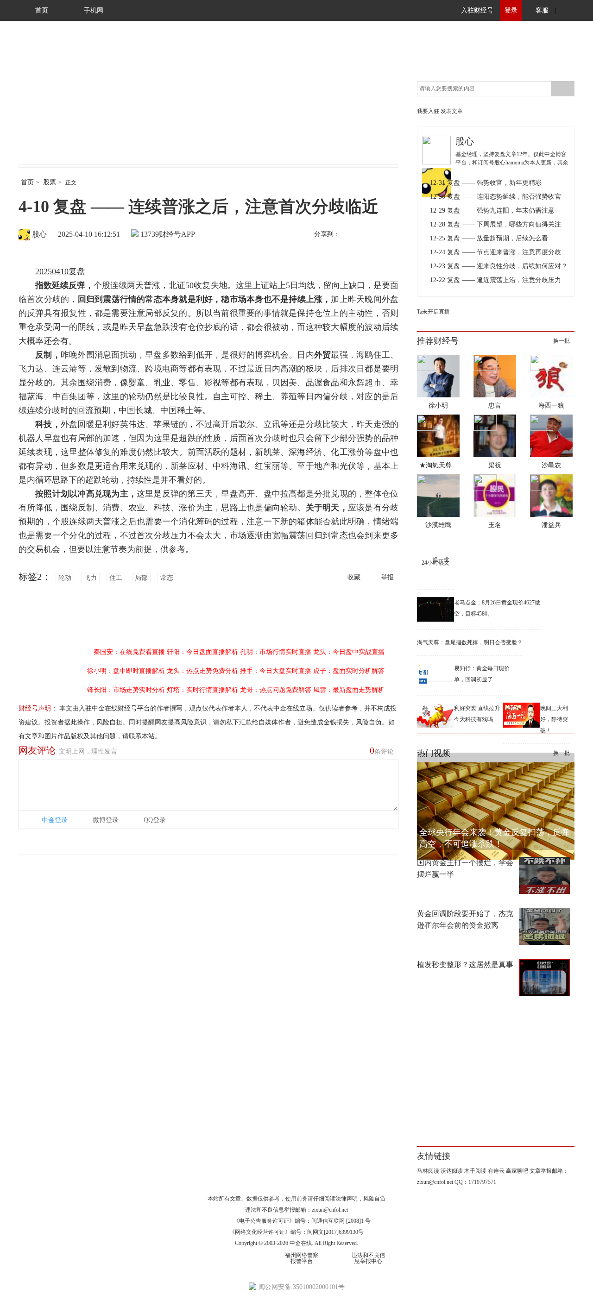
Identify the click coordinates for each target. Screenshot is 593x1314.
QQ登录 (155, 820)
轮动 (64, 577)
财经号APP (177, 234)
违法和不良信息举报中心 (368, 1258)
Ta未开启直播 (433, 311)
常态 (166, 577)
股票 (49, 182)
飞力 (90, 577)
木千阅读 (475, 1171)
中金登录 (55, 820)
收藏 (353, 577)
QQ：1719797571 (475, 1182)
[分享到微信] (370, 234)
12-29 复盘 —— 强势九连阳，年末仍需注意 (492, 210)
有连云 (496, 1171)
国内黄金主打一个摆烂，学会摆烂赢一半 (465, 868)
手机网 (93, 10)
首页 (41, 10)
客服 (542, 10)
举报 (387, 577)
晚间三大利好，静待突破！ (554, 719)
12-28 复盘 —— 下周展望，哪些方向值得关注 (495, 224)
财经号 (44, 102)
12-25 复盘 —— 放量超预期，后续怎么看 (489, 238)
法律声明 (346, 1198)
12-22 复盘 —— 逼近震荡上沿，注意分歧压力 (495, 280)
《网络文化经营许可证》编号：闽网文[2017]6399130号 (296, 1232)
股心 (39, 234)
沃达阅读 (452, 1171)
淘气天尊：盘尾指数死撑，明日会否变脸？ (470, 642)
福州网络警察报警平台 (301, 1258)
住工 (115, 577)
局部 (141, 577)
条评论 (382, 750)
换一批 (561, 341)
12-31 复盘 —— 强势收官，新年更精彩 (486, 182)
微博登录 (106, 820)
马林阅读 (428, 1171)
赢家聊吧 (517, 1171)
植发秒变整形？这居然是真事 (465, 964)
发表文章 (452, 111)
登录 (511, 10)
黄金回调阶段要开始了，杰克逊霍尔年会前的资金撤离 (465, 919)
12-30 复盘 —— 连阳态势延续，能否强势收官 (495, 196)
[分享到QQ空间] (389, 234)
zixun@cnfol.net (330, 1210)
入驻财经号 (477, 10)
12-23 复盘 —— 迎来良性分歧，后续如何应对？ (499, 266)
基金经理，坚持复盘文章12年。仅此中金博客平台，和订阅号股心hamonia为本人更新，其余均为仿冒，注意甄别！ (511, 162)
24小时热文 (435, 563)
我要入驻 (428, 111)
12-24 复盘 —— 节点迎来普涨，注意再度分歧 (495, 252)
